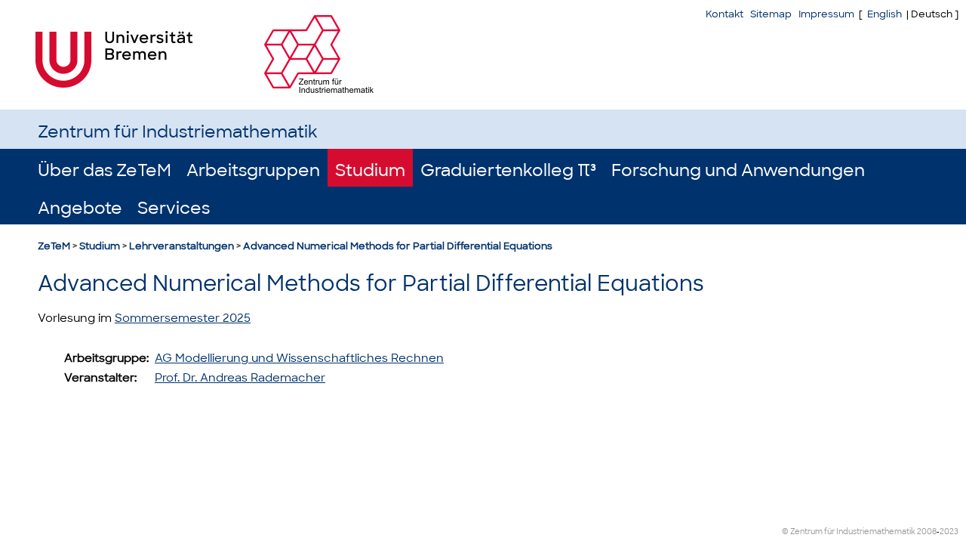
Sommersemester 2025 (183, 318)
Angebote (80, 208)
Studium (370, 170)
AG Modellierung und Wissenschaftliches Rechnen (299, 358)
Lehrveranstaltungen (181, 246)
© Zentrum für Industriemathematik (848, 531)
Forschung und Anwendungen (738, 170)
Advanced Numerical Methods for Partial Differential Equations (397, 246)
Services (173, 208)
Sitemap (771, 14)
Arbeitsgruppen (253, 170)
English (884, 14)
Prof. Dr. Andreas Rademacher (240, 377)
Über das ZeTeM (104, 170)
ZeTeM (54, 246)
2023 (949, 531)
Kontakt (724, 14)
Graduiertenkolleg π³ (508, 170)
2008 (927, 531)
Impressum (826, 14)
